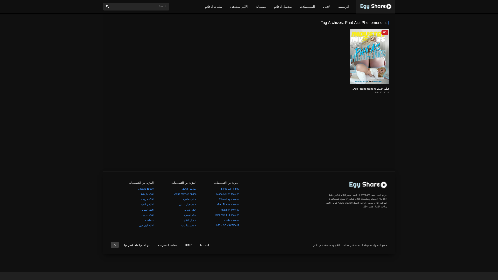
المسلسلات (307, 6)
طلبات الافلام (213, 6)
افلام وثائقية (147, 204)
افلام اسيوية (189, 215)
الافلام (327, 6)
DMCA (188, 245)
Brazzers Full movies (227, 215)
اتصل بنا (204, 245)
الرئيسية (343, 6)
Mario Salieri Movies (227, 193)
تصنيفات (260, 6)
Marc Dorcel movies (228, 204)
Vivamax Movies (229, 209)
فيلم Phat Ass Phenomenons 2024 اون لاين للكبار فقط (356, 88)
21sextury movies (229, 199)
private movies (231, 220)
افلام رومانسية (188, 225)
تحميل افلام (190, 220)
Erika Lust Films (230, 188)
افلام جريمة (147, 199)
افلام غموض (147, 209)
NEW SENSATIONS (227, 225)
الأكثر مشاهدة (239, 6)
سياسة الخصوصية (167, 245)
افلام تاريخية (147, 193)
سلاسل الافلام (283, 6)
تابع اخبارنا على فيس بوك (136, 245)
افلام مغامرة (189, 199)
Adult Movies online (185, 193)
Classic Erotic (146, 188)
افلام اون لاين (146, 225)
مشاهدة (149, 220)
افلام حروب (190, 209)
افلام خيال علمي (187, 204)
